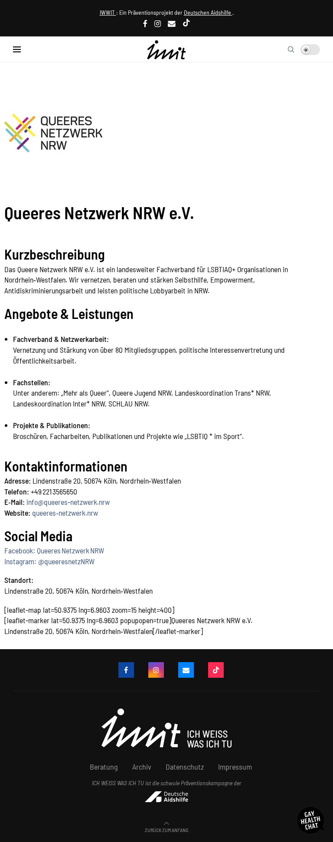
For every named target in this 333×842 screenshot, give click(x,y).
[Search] (291, 49)
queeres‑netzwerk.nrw (65, 512)
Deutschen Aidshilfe (208, 12)
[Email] (172, 23)
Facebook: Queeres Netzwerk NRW (54, 550)
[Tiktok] (186, 23)
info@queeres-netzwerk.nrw (68, 502)
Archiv (141, 766)
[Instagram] (157, 23)
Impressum (235, 766)
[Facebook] (145, 23)
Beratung (104, 766)
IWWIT (108, 12)
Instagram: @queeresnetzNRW (49, 561)
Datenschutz (185, 766)
